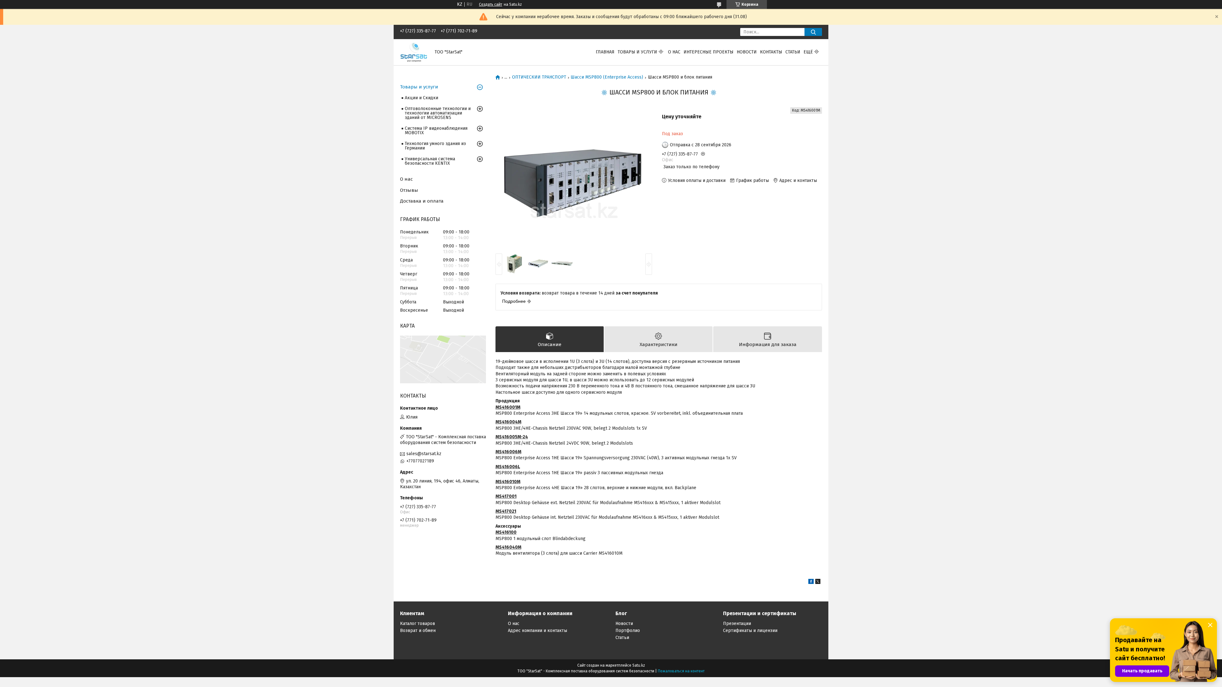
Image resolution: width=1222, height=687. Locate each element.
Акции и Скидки (421, 98)
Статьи (792, 52)
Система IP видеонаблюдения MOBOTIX (436, 130)
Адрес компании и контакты (537, 630)
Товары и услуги (637, 52)
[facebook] (811, 582)
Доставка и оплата (422, 201)
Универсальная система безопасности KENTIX (430, 161)
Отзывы (409, 190)
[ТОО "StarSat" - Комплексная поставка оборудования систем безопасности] (413, 52)
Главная (605, 52)
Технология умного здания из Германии (435, 146)
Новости (747, 52)
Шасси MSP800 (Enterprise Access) (607, 77)
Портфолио (627, 630)
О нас (674, 52)
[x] (817, 582)
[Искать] (813, 32)
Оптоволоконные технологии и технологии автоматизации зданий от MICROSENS (438, 113)
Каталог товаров (417, 623)
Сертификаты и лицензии (750, 630)
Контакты (771, 52)
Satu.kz (638, 665)
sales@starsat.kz (423, 453)
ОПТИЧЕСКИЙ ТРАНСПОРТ (539, 77)
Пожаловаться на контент (681, 671)
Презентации (737, 623)
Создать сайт (490, 4)
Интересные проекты (709, 52)
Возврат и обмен (418, 630)
